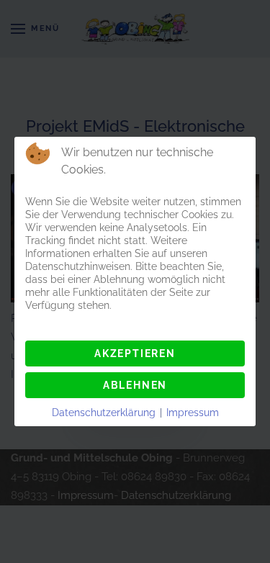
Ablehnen (135, 385)
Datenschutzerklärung (104, 412)
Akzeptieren (135, 353)
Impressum (192, 412)
